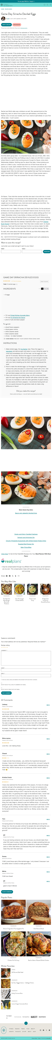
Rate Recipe (16, 24)
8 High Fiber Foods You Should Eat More (45, 600)
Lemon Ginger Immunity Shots (20, 1004)
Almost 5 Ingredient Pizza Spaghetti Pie (13, 929)
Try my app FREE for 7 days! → (26, 1)
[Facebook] (43, 1030)
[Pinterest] (49, 1030)
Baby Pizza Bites (26, 547)
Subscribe (47, 251)
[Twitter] (46, 1030)
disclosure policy (24, 28)
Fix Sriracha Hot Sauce (17, 317)
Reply (48, 705)
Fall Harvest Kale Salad (17, 972)
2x (45, 289)
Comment (4, 650)
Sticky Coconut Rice (17, 993)
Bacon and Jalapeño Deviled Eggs (26, 513)
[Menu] (50, 4)
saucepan (9, 351)
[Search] (47, 4)
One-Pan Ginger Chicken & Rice (19, 599)
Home (2, 9)
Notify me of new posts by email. (10, 689)
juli (8, 18)
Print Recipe (44, 281)
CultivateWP (48, 1038)
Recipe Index (8, 9)
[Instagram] (40, 1030)
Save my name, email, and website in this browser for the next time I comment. (19, 679)
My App (24, 1031)
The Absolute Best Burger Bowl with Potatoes (6, 601)
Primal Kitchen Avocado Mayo (20, 315)
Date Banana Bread (39, 929)
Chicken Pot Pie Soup (13, 960)
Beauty (33, 1028)
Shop (34, 1031)
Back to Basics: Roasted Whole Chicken (38, 960)
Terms (39, 1038)
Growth (11, 1031)
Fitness (11, 1028)
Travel (23, 1028)
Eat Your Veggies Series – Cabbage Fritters (23, 983)
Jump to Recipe (6, 24)
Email (24, 248)
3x (47, 289)
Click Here (4, 554)
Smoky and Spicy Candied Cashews (26, 534)
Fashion (17, 1028)
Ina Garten (24, 349)
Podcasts (18, 1031)
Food (27, 1028)
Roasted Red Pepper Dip (26, 544)
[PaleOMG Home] (6, 4)
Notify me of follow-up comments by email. (13, 684)
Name (3, 248)
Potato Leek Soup (32, 599)
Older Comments (7, 891)
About (29, 1031)
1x (42, 289)
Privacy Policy (34, 1038)
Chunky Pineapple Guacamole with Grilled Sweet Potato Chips (26, 541)
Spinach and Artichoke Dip (26, 537)
